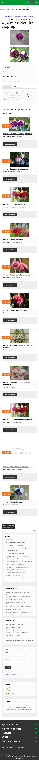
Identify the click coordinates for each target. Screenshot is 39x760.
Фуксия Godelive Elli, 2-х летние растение (16, 383)
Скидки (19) (10, 548)
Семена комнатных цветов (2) (16, 572)
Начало (2, 8)
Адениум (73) (11, 545)
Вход (8, 667)
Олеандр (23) (29, 561)
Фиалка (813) (10, 540)
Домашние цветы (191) (14, 561)
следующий (23, 16)
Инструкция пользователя (14, 624)
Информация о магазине (8, 747)
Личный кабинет (11, 596)
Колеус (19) (10, 570)
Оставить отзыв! (10, 693)
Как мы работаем (25, 606)
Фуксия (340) (21, 548)
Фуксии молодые (5, 10)
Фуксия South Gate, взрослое (15, 169)
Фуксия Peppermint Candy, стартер (18, 275)
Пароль (7, 659)
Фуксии (30, 8)
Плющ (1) (10, 567)
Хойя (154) (10, 564)
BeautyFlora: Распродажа (21, 705)
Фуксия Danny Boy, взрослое (15, 310)
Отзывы (18, 87)
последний (30, 16)
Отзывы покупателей (13, 609)
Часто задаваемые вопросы (15, 641)
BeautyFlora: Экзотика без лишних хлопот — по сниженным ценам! (19, 708)
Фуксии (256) (12, 551)
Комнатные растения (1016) (15, 542)
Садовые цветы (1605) (13, 575)
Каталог (7, 732)
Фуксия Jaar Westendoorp (14, 204)
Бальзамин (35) (21, 564)
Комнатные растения (13, 8)
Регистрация (9, 672)
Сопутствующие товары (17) (15, 578)
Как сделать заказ (12, 606)
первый (7, 16)
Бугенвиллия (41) (25, 556)
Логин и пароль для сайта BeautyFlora (18, 632)
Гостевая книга (11, 740)
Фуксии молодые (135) (16, 553)
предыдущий (14, 16)
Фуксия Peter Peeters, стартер (16, 467)
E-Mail (6, 652)
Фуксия (24, 8)
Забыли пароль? (10, 674)
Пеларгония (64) (12, 556)
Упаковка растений (12, 612)
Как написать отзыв (27, 612)
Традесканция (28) (22, 567)
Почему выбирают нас (13, 627)
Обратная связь (20, 747)
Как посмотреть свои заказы (15, 630)
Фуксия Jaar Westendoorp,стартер (17, 420)
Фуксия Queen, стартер (13, 239)
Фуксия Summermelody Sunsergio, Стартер (17, 346)
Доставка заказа (11, 599)
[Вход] (37, 2)
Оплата (21, 599)
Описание (7, 87)
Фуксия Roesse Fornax (12, 502)
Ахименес (21, 545)
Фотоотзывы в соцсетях (13, 635)
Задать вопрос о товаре (10, 81)
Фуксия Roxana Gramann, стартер (17, 134)
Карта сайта (30, 641)
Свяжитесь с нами (25, 596)
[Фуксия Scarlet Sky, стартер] (19, 37)
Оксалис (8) (20, 570)
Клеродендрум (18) (13, 559)
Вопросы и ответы (12, 638)
